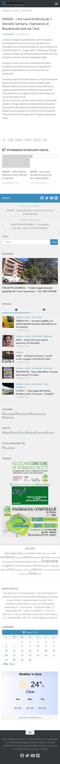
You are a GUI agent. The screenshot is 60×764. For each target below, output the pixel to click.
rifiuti (44, 570)
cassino (27, 557)
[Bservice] (30, 536)
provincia (27, 570)
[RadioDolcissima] (37, 414)
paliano (4, 569)
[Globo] (39, 484)
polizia (11, 569)
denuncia (11, 562)
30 (30, 659)
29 (22, 659)
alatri (6, 553)
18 (46, 650)
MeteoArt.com (35, 717)
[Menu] (56, 3)
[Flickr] (56, 198)
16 (30, 650)
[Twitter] (46, 198)
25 (46, 655)
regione (36, 569)
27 (6, 659)
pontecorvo (19, 570)
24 (38, 655)
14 (14, 650)
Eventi (16, 11)
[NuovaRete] (8, 414)
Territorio (26, 11)
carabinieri (7, 557)
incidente (17, 566)
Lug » (12, 664)
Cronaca (6, 11)
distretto (28, 140)
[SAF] (30, 504)
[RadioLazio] (8, 417)
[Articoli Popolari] (16, 310)
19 (54, 650)
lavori (42, 566)
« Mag (5, 664)
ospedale (55, 566)
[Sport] (13, 432)
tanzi (45, 140)
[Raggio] (29, 432)
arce (24, 553)
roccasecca (50, 570)
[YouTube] (51, 198)
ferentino (19, 561)
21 (14, 655)
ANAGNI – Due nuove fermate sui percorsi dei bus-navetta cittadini (40, 175)
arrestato (30, 553)
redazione (9, 34)
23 (30, 655)
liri (50, 566)
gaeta (9, 565)
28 (14, 659)
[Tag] (44, 310)
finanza (27, 561)
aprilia (19, 553)
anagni (10, 140)
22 (22, 655)
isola (23, 566)
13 (6, 650)
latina (36, 565)
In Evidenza (37, 317)
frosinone (50, 561)
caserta (18, 557)
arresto (38, 553)
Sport (45, 384)
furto (4, 566)
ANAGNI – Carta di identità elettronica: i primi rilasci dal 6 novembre (14, 175)
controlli (53, 558)
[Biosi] (47, 484)
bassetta (19, 140)
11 (46, 646)
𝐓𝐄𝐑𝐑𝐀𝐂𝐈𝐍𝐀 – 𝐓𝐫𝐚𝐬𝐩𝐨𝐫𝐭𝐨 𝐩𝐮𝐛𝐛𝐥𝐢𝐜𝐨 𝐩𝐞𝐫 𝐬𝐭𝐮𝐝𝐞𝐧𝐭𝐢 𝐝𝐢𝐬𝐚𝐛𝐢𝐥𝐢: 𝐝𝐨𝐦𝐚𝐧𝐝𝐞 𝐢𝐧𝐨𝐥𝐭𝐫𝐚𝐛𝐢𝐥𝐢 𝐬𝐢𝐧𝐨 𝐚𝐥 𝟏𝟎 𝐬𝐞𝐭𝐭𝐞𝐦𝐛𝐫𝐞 (36, 324)
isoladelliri (29, 566)
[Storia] (39, 432)
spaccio (39, 574)
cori (58, 557)
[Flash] (21, 432)
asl (44, 553)
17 (38, 650)
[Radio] (6, 432)
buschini (48, 553)
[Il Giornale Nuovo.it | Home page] (17, 3)
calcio (53, 553)
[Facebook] (42, 198)
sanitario (37, 140)
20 (6, 655)
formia (38, 562)
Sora (33, 573)
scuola (20, 574)
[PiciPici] (30, 481)
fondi (33, 561)
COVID (4, 562)
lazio (46, 566)
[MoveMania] (21, 414)
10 (38, 646)
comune (45, 557)
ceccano (36, 557)
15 (22, 650)
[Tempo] (50, 432)
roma (57, 569)
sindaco (25, 574)
